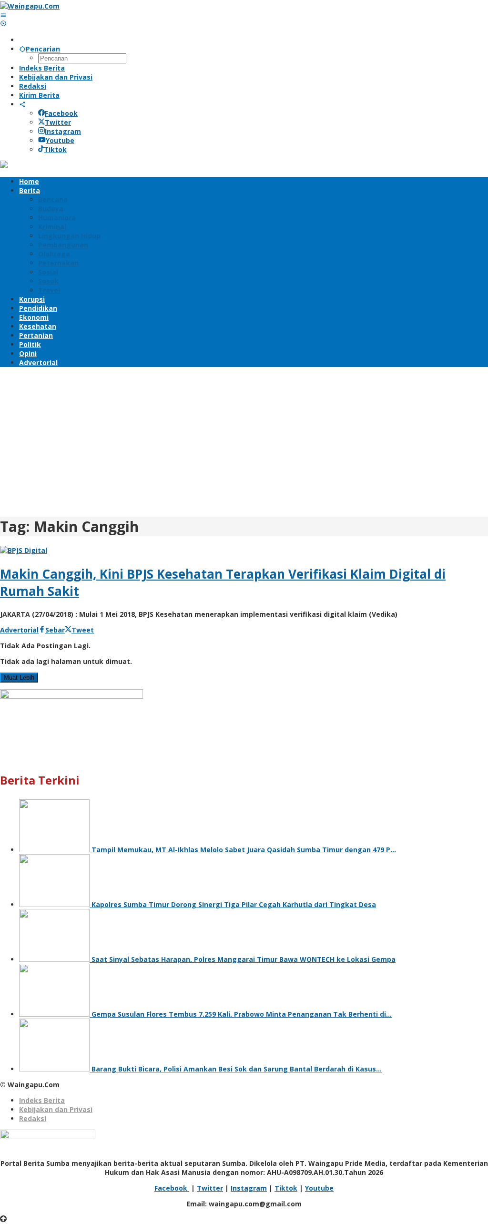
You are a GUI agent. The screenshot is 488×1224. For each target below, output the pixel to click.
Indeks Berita (42, 1100)
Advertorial (19, 629)
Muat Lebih (19, 677)
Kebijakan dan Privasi (55, 1109)
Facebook (61, 113)
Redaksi (32, 1118)
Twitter (58, 122)
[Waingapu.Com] (30, 5)
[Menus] (3, 15)
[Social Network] (22, 104)
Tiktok (55, 149)
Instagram (63, 131)
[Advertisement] (244, 440)
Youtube (60, 140)
